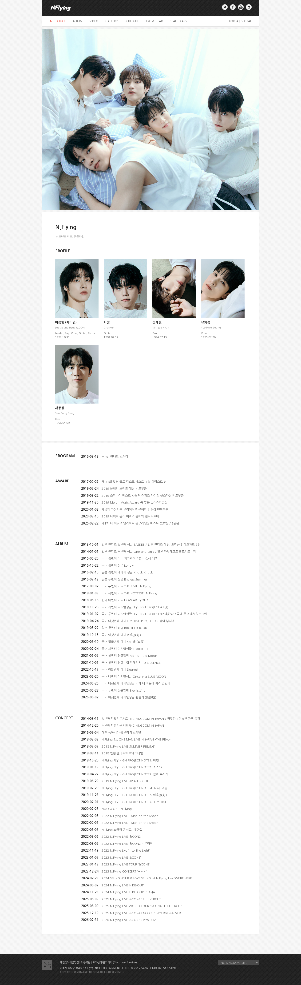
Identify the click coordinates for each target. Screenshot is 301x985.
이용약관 (85, 962)
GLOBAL (246, 21)
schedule (132, 21)
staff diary (178, 21)
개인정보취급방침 (69, 962)
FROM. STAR (154, 21)
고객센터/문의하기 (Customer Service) (114, 962)
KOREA (233, 21)
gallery (111, 21)
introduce (57, 21)
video (94, 21)
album (78, 21)
